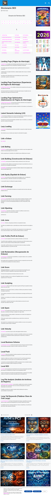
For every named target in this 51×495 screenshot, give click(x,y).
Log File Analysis (26, 50)
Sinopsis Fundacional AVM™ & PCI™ (7, 434)
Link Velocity (25, 39)
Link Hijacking (17, 42)
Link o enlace (4, 47)
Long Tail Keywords (4, 401)
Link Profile (17, 47)
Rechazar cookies (37, 491)
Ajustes (44, 491)
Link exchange (3, 189)
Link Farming (17, 39)
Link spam (3, 310)
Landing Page (4, 35)
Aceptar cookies (28, 491)
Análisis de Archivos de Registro (7, 384)
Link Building (4, 52)
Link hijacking (3, 210)
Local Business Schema (5, 344)
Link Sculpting (25, 35)
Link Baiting (3, 149)
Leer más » (2, 440)
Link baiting (4, 50)
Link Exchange (17, 37)
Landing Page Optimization (7, 39)
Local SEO (25, 47)
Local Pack (25, 45)
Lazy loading (4, 45)
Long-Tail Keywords (26, 52)
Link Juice (17, 45)
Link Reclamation (4, 256)
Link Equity (17, 35)
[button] (45, 3)
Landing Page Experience (6, 37)
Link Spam (25, 37)
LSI (1, 115)
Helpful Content (6, 493)
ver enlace (3, 141)
